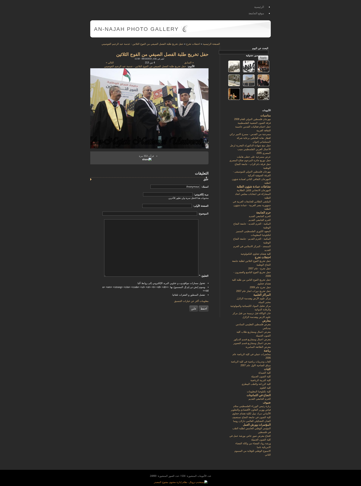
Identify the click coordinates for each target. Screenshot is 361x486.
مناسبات (265, 115)
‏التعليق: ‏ (204, 275)
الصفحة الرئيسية (211, 44)
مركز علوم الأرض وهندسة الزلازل (254, 298)
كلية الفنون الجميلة (261, 376)
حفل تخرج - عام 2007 (259, 268)
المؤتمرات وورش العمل (257, 424)
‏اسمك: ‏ (205, 186)
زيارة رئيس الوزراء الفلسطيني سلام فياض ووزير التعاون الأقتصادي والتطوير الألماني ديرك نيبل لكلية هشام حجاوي (251, 410)
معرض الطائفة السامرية (258, 347)
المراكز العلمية (262, 294)
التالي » (110, 62)
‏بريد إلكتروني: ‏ (201, 194)
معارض (266, 320)
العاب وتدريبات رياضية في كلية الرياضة (251, 361)
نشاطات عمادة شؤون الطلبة (254, 186)
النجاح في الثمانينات (259, 395)
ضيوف (267, 402)
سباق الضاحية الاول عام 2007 (255, 365)
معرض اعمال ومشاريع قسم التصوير (252, 343)
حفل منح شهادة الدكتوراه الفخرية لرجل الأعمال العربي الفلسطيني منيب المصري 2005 (250, 149)
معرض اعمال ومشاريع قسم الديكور (252, 339)
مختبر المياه (265, 302)
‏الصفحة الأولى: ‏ (201, 205)
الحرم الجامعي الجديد (260, 216)
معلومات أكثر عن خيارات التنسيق (191, 301)
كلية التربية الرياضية (260, 380)
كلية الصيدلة (264, 372)
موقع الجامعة (256, 13)
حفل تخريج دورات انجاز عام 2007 (253, 291)
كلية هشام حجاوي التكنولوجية (256, 253)
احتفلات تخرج (193, 44)
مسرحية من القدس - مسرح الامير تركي (250, 134)
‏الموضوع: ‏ (203, 213)
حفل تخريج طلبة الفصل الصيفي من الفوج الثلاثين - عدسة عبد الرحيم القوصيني (142, 44)
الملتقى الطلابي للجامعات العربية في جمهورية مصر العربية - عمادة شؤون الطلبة (252, 205)
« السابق (189, 62)
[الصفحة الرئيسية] (185, 31)
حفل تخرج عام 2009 (260, 287)
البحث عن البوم (260, 48)
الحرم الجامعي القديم (260, 220)
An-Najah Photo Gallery (136, 29)
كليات (267, 369)
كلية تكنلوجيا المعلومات (259, 391)
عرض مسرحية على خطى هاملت (254, 156)
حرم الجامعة (263, 212)
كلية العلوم (265, 387)
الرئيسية (259, 6)
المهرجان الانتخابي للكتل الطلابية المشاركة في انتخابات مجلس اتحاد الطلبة (253, 194)
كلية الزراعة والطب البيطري (256, 384)
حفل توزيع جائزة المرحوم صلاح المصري (250, 160)
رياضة (267, 350)
